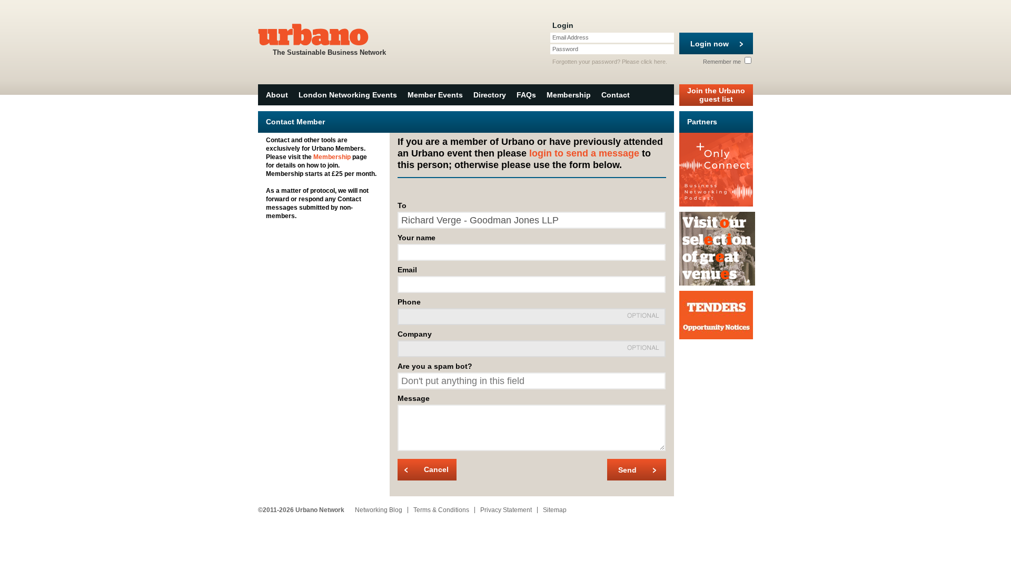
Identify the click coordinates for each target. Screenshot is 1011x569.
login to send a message (584, 153)
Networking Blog (378, 510)
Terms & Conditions (441, 510)
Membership (569, 95)
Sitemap (555, 510)
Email (407, 269)
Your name (416, 237)
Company (415, 334)
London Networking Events (348, 95)
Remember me (722, 61)
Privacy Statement (506, 510)
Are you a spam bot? (435, 366)
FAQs (526, 95)
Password (565, 49)
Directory (489, 95)
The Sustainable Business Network (329, 52)
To (402, 205)
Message (414, 398)
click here (653, 61)
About (277, 95)
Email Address (570, 37)
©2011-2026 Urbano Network (301, 510)
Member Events (435, 95)
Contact (615, 95)
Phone (409, 302)
